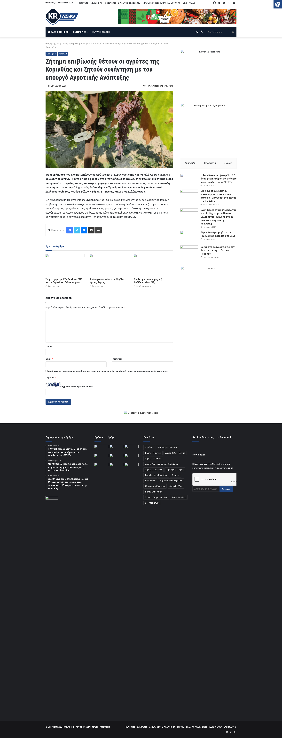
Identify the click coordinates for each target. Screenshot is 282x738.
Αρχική (51, 43)
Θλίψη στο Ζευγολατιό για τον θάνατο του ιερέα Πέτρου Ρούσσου (218, 250)
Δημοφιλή (190, 163)
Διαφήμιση (96, 3)
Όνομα (50, 346)
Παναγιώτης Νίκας (153, 492)
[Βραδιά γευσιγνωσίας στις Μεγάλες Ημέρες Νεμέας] (109, 265)
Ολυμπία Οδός (176, 486)
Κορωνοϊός (150, 481)
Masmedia (105, 727)
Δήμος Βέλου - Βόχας (175, 453)
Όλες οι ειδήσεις (59, 32)
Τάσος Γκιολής (179, 497)
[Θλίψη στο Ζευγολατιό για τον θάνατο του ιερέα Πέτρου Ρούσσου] (189, 251)
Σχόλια (228, 163)
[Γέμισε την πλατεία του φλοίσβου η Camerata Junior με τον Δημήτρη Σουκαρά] (101, 449)
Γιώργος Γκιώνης (153, 453)
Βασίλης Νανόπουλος (167, 447)
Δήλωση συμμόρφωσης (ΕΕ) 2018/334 (161, 3)
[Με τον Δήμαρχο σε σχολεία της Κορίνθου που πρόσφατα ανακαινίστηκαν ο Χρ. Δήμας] (117, 449)
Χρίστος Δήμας (152, 503)
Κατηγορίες (79, 32)
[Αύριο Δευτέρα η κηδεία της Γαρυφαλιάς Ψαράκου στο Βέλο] (189, 237)
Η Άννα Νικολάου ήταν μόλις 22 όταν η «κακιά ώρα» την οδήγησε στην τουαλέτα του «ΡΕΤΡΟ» (218, 178)
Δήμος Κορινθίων (153, 458)
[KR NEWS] (62, 17)
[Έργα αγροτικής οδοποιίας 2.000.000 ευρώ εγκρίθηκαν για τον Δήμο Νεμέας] (117, 585)
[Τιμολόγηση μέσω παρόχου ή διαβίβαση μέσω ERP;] (153, 265)
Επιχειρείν (62, 43)
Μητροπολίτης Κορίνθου (171, 481)
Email (49, 359)
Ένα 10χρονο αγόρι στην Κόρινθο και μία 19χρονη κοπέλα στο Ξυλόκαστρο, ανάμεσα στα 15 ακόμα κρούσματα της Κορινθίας (218, 217)
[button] (278, 4)
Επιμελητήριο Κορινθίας (156, 475)
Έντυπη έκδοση (101, 32)
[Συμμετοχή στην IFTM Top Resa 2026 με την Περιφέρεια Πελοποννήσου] (65, 265)
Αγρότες (149, 447)
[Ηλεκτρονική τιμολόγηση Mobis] (141, 413)
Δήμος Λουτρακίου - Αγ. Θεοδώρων (161, 464)
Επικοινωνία (189, 3)
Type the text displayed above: (77, 386)
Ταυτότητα (83, 3)
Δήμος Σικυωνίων (153, 470)
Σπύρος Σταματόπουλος (156, 497)
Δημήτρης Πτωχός (175, 470)
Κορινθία (63, 54)
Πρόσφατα (210, 163)
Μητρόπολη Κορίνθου (155, 486)
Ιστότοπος (117, 359)
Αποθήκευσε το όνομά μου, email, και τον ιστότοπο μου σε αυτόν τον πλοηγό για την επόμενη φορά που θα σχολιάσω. (108, 371)
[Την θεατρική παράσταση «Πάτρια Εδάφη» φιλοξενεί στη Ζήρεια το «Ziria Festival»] (101, 467)
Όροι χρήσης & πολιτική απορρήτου (122, 3)
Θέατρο (175, 475)
